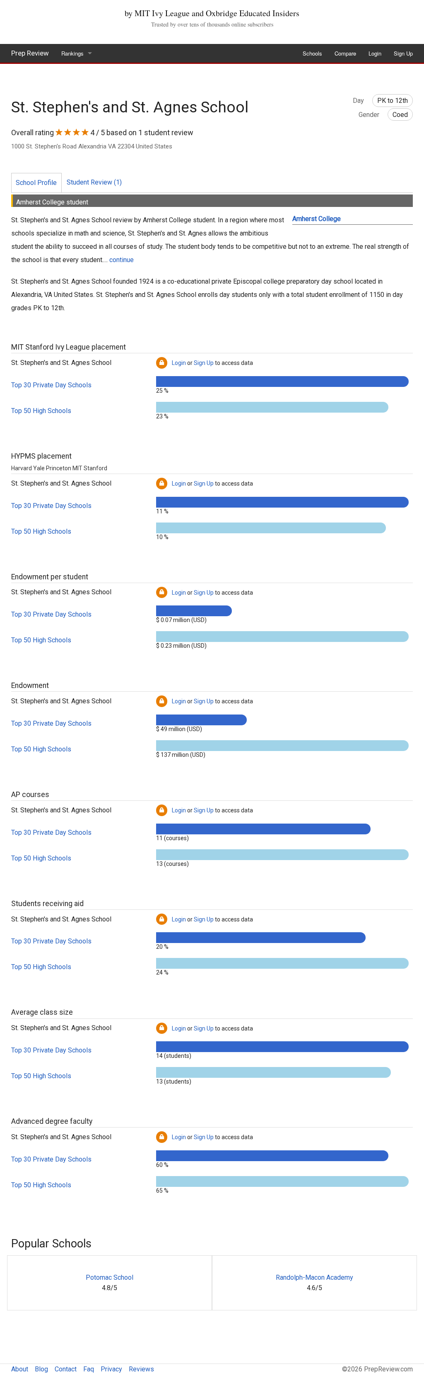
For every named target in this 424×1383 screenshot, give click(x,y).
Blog (41, 1369)
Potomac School (109, 1277)
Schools (312, 53)
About (19, 1369)
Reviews (141, 1369)
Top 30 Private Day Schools (51, 385)
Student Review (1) (94, 182)
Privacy (111, 1369)
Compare (345, 53)
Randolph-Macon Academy (314, 1277)
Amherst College (316, 219)
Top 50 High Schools (41, 411)
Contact (66, 1369)
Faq (88, 1369)
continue (121, 260)
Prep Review (30, 53)
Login (375, 53)
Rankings (72, 53)
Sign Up (403, 53)
